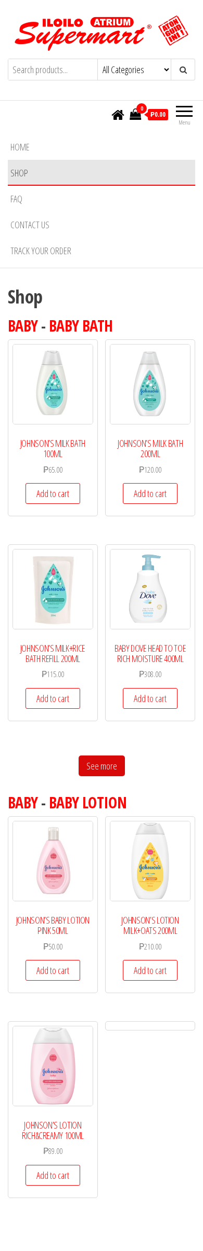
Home (20, 147)
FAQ (16, 199)
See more (101, 766)
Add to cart (52, 493)
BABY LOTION (87, 802)
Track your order (40, 250)
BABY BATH (81, 325)
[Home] (117, 115)
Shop (19, 173)
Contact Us (29, 224)
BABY (23, 325)
